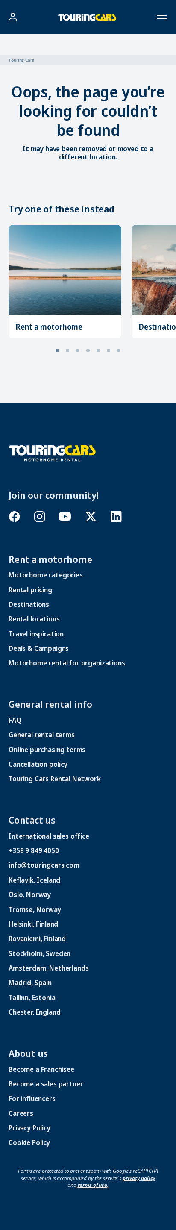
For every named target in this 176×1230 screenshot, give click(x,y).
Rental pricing (30, 589)
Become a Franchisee (41, 1069)
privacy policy (139, 1178)
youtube (65, 516)
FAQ (15, 720)
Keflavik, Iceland (34, 880)
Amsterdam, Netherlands (48, 968)
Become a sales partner (46, 1084)
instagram (39, 516)
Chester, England (34, 1012)
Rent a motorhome (48, 326)
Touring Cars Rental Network (55, 778)
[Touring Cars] (52, 452)
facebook (14, 516)
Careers (21, 1113)
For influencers (32, 1098)
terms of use (93, 1185)
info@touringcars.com (44, 865)
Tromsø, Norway (35, 909)
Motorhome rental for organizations (67, 663)
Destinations (29, 604)
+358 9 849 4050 (34, 850)
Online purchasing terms (47, 749)
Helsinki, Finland (33, 924)
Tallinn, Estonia (32, 997)
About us (28, 1053)
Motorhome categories (46, 575)
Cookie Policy (29, 1142)
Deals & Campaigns (39, 648)
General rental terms (42, 734)
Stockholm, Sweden (39, 953)
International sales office (49, 836)
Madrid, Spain (30, 982)
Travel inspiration (36, 634)
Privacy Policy (29, 1128)
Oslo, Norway (30, 894)
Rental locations (34, 619)
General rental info (50, 703)
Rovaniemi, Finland (37, 938)
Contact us (32, 819)
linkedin (116, 516)
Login (12, 17)
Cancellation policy (38, 764)
